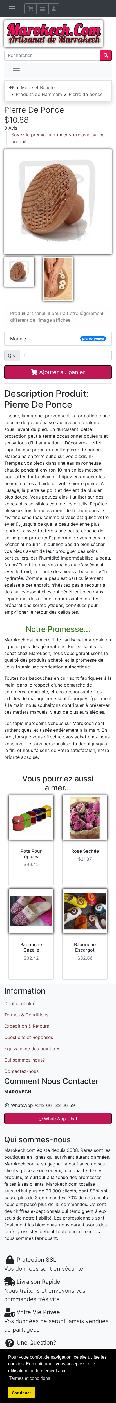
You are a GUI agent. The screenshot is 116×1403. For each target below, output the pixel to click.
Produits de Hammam (39, 94)
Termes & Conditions (26, 1015)
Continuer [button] (21, 1393)
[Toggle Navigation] (16, 70)
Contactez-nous (21, 1071)
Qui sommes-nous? (24, 1060)
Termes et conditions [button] (29, 1378)
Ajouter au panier (61, 372)
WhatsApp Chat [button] (60, 1118)
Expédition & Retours (26, 1026)
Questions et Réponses (28, 1037)
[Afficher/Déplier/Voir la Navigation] (12, 8)
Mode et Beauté (38, 87)
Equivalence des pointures (32, 1048)
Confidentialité (19, 1003)
